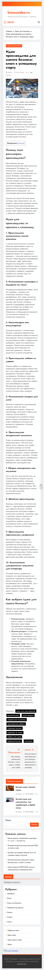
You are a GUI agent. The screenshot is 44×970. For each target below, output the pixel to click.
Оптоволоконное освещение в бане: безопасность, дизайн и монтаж (21, 861)
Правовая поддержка (15, 907)
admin (10, 72)
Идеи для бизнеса (14, 46)
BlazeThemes (21, 964)
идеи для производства (25, 711)
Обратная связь (13, 930)
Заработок (11, 893)
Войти (10, 944)
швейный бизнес (14, 741)
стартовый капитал (14, 728)
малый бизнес (13, 715)
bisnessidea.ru (19, 12)
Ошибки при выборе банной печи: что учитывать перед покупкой (22, 853)
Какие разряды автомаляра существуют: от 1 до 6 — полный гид (22, 839)
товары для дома (14, 736)
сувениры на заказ (14, 732)
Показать (21, 143)
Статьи (9, 921)
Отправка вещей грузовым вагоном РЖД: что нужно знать (23, 846)
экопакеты (28, 741)
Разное (9, 912)
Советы (9, 917)
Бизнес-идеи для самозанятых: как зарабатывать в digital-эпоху (25, 803)
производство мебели (16, 724)
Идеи (9, 898)
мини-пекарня (28, 715)
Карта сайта (12, 935)
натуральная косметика (16, 719)
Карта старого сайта (15, 940)
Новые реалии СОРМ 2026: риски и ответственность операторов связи (21, 868)
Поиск (8, 820)
